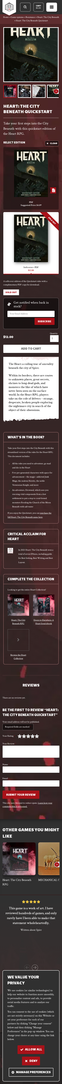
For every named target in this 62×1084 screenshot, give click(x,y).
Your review (9, 743)
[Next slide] (56, 91)
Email (5, 778)
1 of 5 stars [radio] (20, 736)
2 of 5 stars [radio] (22, 736)
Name (5, 764)
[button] (10, 91)
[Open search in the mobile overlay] (25, 7)
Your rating (8, 736)
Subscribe (44, 321)
